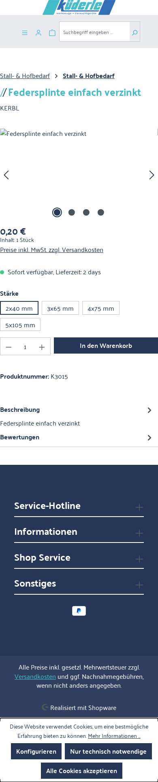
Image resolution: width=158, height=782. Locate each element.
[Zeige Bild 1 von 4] (57, 212)
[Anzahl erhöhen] (42, 346)
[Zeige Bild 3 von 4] (86, 212)
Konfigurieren (36, 751)
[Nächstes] (152, 174)
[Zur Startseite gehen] (79, 7)
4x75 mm (101, 308)
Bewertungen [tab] (19, 437)
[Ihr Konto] (38, 31)
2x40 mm (19, 308)
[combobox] (94, 31)
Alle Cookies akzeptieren (81, 770)
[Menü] (25, 31)
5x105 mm (20, 324)
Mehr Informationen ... (114, 735)
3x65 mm (60, 308)
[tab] (77, 416)
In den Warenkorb (106, 345)
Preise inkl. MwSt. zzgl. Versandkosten (51, 249)
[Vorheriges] (6, 174)
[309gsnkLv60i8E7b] (79, 174)
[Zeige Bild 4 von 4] (101, 212)
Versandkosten (35, 676)
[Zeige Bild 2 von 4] (71, 212)
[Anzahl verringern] (8, 346)
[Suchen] (134, 31)
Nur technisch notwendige (108, 751)
